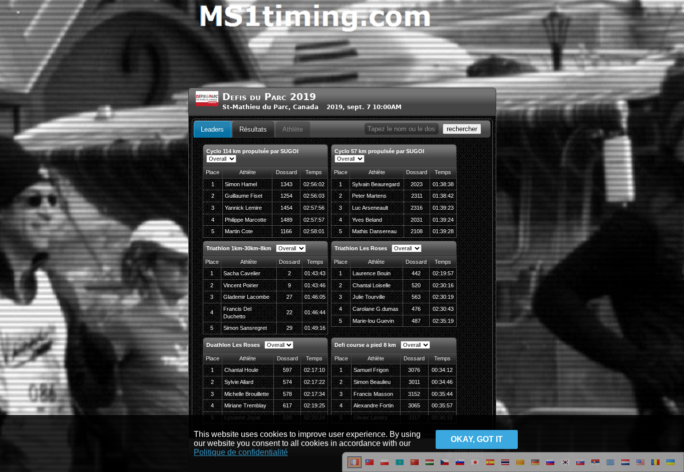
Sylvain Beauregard (376, 184)
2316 (417, 208)
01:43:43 (314, 273)
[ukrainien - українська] (670, 466)
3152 (414, 394)
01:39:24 (443, 220)
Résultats (253, 129)
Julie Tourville (369, 297)
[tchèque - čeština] (445, 466)
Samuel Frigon (371, 370)
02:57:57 (313, 220)
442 (416, 273)
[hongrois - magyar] (430, 466)
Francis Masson (373, 394)
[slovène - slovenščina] (460, 466)
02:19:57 (443, 273)
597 (287, 370)
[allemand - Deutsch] (535, 466)
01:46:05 (314, 297)
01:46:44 (314, 312)
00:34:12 (442, 370)
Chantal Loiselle (372, 285)
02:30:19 (443, 297)
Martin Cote (239, 231)
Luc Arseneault (370, 208)
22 (289, 312)
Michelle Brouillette (246, 394)
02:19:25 (314, 405)
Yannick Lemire (243, 208)
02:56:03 (313, 196)
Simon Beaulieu (372, 382)
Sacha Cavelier (241, 273)
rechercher (462, 129)
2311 (417, 196)
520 (416, 285)
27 (289, 297)
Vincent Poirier (240, 285)
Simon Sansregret (245, 328)
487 (416, 321)
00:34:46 (442, 382)
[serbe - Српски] (595, 466)
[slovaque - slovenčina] (580, 466)
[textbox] (401, 129)
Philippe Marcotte (245, 220)
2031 (417, 220)
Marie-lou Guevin (373, 321)
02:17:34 (314, 394)
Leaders (212, 129)
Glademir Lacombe (246, 297)
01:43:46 (314, 285)
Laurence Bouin (372, 273)
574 (287, 382)
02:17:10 (314, 370)
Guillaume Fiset (243, 196)
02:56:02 (313, 184)
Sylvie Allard (238, 382)
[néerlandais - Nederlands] (625, 466)
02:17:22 (314, 382)
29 (289, 328)
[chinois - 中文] (370, 466)
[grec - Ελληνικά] (610, 466)
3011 (414, 382)
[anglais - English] (640, 466)
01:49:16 (314, 328)
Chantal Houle (241, 370)
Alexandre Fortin (374, 405)
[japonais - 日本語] (475, 466)
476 (416, 309)
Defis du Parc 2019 (269, 97)
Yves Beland (367, 220)
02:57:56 (313, 208)
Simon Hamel (241, 184)
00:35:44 (442, 394)
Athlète (292, 129)
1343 (286, 184)
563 (416, 297)
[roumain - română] (655, 466)
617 (287, 405)
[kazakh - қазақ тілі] (400, 466)
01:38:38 (443, 184)
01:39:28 (443, 231)
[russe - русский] (550, 466)
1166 (286, 231)
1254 (286, 196)
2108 (417, 231)
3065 (414, 405)
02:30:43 (443, 309)
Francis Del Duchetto (237, 312)
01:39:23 (443, 208)
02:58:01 (313, 231)
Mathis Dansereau (374, 231)
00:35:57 (442, 405)
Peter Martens (369, 196)
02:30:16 (443, 285)
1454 (286, 208)
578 (287, 394)
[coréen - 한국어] (565, 466)
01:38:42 (443, 196)
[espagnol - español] (490, 466)
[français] (355, 466)
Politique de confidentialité (241, 452)
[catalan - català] (520, 466)
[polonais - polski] (385, 466)
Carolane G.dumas (376, 309)
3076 (414, 370)
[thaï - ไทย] (505, 466)
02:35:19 (443, 321)
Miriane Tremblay (245, 405)
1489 (286, 220)
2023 (417, 184)
